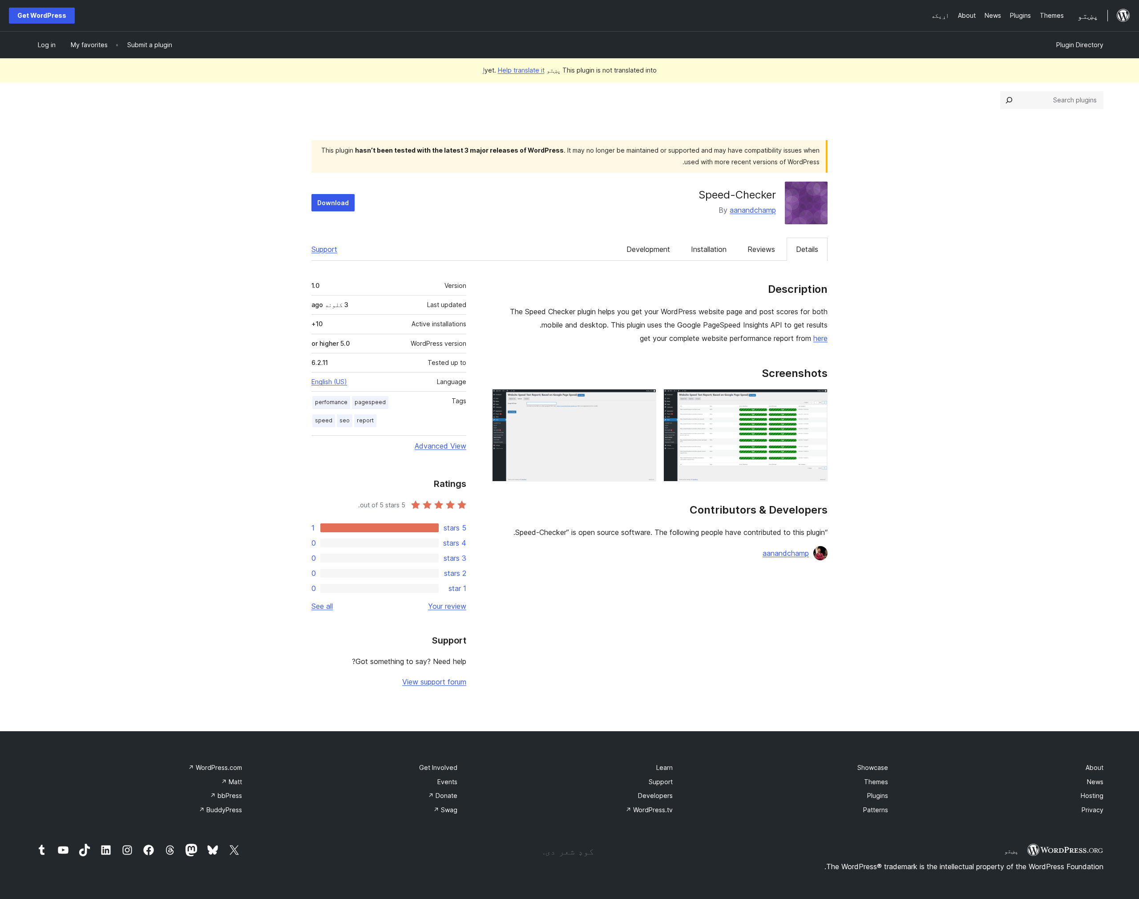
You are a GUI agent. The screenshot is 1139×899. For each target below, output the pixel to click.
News (1095, 782)
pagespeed (370, 402)
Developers (655, 795)
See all (322, 606)
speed (323, 420)
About (1094, 767)
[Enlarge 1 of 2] (815, 401)
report (365, 420)
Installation (709, 249)
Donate (442, 795)
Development (648, 249)
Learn (664, 767)
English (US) (329, 381)
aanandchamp (753, 210)
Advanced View (440, 445)
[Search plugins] (1009, 100)
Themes (876, 782)
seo (344, 420)
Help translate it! (514, 70)
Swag (445, 810)
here (820, 338)
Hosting (1092, 795)
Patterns (875, 810)
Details (807, 249)
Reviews (761, 249)
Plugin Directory (1079, 45)
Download (333, 203)
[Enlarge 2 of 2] (644, 401)
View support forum (434, 681)
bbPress (226, 795)
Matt (231, 782)
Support (324, 249)
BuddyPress (220, 810)
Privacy (1092, 810)
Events (447, 782)
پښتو (1011, 850)
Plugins (877, 795)
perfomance (331, 402)
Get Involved (438, 767)
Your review (447, 606)
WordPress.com (215, 767)
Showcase (872, 767)
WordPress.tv (649, 810)
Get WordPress (41, 15)
